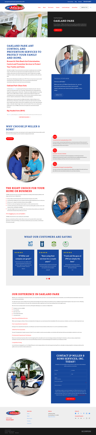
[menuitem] (6, 432)
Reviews (80, 1)
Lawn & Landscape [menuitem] (65, 7)
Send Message (70, 398)
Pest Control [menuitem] (50, 7)
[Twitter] (81, 413)
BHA (10, 114)
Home (28, 413)
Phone (56, 374)
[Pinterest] (83, 413)
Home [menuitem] (39, 7)
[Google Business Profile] (75, 413)
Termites (28, 421)
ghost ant (14, 88)
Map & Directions (51, 416)
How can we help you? (58, 385)
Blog (76, 1)
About (28, 416)
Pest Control (29, 418)
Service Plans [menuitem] (74, 7)
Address (56, 377)
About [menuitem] (44, 7)
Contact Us (84, 7)
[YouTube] (89, 413)
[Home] (15, 7)
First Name (56, 370)
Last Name (73, 370)
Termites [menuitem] (57, 7)
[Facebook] (78, 413)
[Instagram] (86, 413)
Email (72, 374)
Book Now (10, 138)
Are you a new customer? (59, 381)
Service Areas (70, 1)
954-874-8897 (87, 1)
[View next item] (49, 278)
